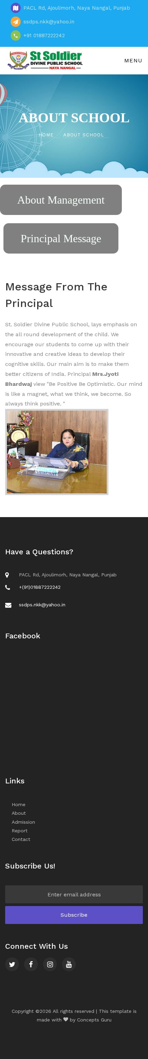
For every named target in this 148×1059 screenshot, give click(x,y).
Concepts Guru (94, 1019)
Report (20, 830)
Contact (21, 839)
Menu (132, 60)
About (19, 813)
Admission (23, 822)
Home (47, 134)
